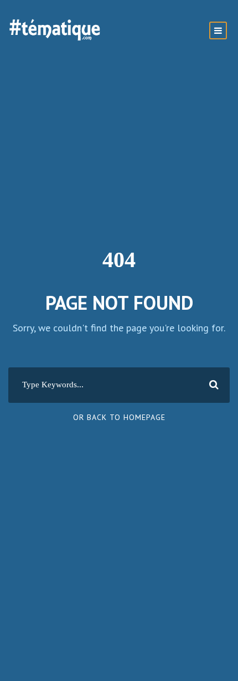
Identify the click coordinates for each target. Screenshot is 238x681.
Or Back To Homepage (119, 417)
